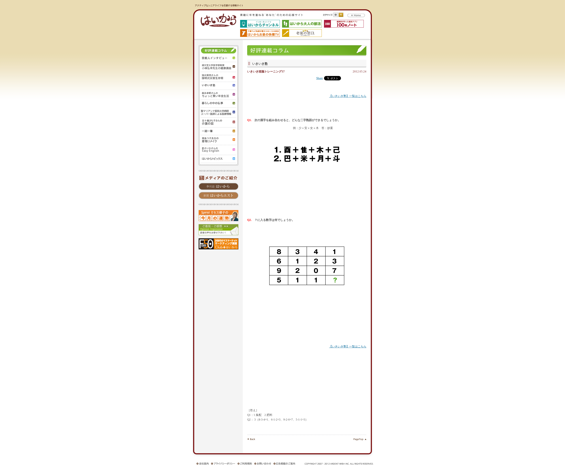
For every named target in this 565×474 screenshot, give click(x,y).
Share (319, 78)
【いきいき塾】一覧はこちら (347, 96)
